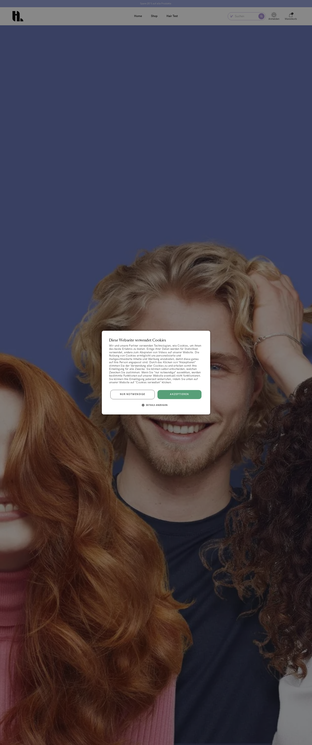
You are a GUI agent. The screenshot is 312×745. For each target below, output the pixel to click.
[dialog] (156, 372)
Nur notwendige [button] (132, 394)
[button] (156, 405)
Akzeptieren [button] (179, 394)
